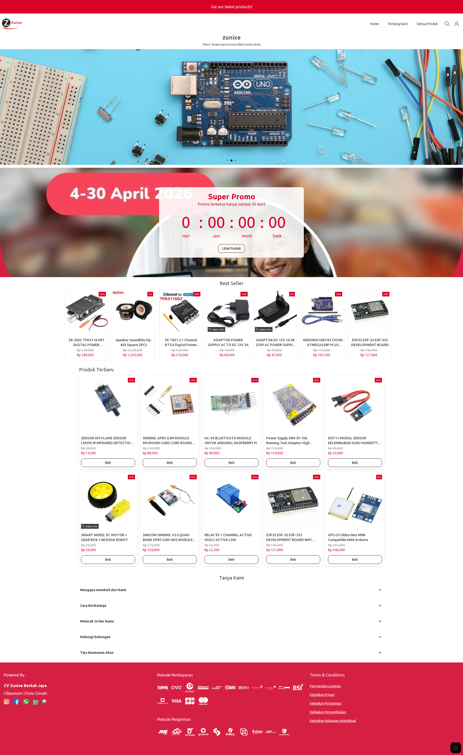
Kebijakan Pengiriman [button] (325, 703)
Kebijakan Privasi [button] (322, 695)
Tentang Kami (398, 24)
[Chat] (455, 747)
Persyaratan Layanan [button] (325, 686)
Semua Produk (427, 24)
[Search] (447, 24)
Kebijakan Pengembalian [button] (328, 712)
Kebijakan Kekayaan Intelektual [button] (333, 721)
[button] (456, 24)
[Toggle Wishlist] (103, 328)
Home (374, 24)
